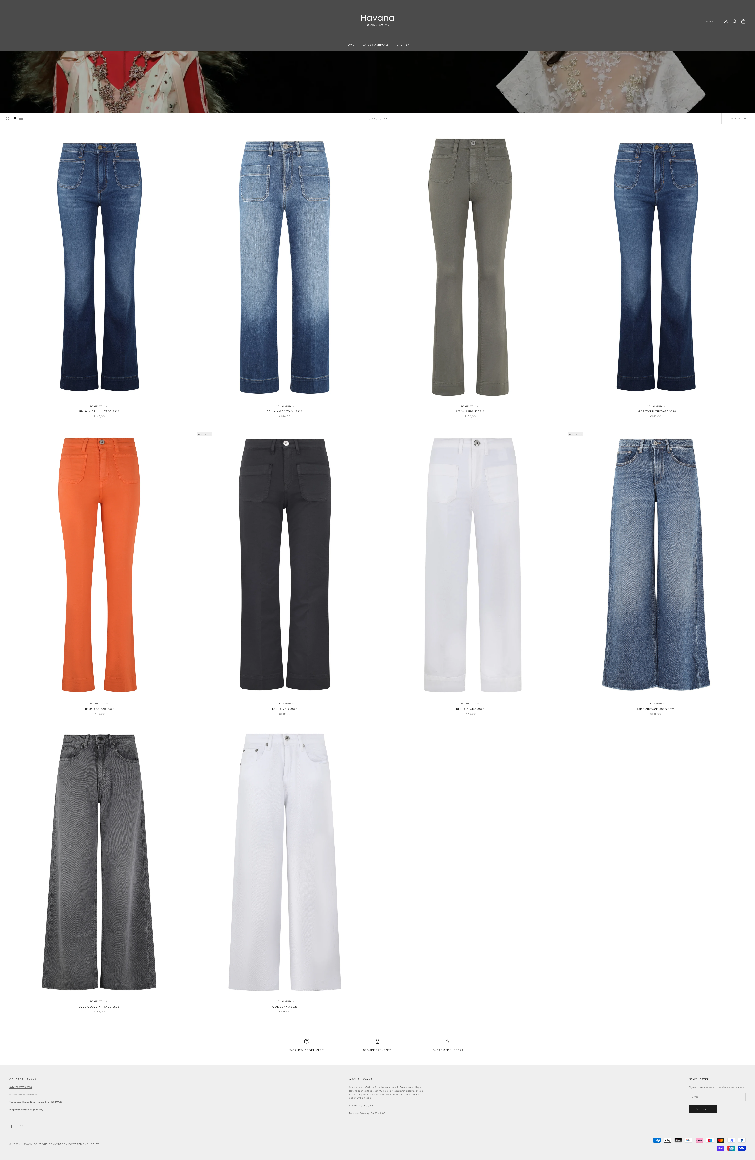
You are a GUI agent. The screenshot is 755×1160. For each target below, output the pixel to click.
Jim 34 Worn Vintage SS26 (99, 411)
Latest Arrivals (375, 44)
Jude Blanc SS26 (285, 1006)
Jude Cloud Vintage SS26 (99, 1006)
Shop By (403, 44)
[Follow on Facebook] (11, 1127)
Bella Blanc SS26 (470, 709)
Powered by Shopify (83, 1144)
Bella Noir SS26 (284, 709)
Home (350, 44)
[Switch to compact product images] (21, 118)
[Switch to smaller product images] (14, 118)
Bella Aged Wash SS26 (285, 411)
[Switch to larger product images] (7, 118)
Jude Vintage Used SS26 (656, 709)
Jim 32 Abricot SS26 (99, 709)
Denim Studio (99, 406)
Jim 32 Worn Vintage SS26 (655, 411)
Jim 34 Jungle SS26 (470, 411)
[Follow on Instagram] (22, 1127)
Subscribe (703, 1108)
